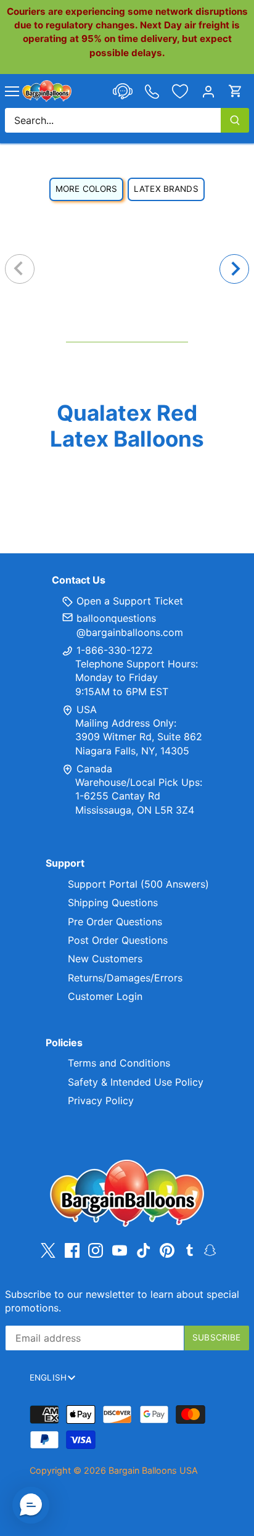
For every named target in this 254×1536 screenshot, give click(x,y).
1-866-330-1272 (113, 650)
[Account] (208, 91)
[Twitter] (48, 1250)
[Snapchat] (210, 1249)
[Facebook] (72, 1250)
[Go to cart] (235, 91)
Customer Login (105, 996)
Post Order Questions (118, 940)
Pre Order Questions (115, 921)
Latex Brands (166, 189)
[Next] (234, 269)
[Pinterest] (167, 1250)
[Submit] (235, 120)
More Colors (86, 189)
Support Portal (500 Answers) (138, 884)
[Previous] (20, 269)
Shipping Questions (113, 902)
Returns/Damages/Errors (125, 978)
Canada (94, 768)
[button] (30, 1505)
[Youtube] (119, 1250)
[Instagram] (95, 1250)
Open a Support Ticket (128, 601)
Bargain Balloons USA (153, 1470)
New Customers (105, 958)
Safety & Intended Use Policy (135, 1082)
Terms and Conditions (119, 1063)
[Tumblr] (189, 1249)
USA (86, 709)
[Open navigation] (12, 91)
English (48, 1377)
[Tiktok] (143, 1250)
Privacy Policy (101, 1100)
